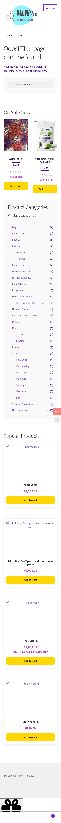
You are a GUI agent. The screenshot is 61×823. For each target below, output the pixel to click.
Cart (47, 814)
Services (16, 353)
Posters (16, 347)
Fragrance (17, 290)
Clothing (17, 246)
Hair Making (23, 366)
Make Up (21, 372)
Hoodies (20, 252)
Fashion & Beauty (21, 277)
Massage (21, 385)
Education (21, 359)
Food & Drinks (19, 284)
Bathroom (18, 233)
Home (9, 35)
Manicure (21, 378)
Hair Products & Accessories (31, 303)
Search (30, 817)
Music (15, 328)
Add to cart (45, 189)
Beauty (16, 239)
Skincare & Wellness (23, 404)
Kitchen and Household (25, 315)
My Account (10, 817)
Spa (18, 397)
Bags (15, 227)
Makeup (16, 321)
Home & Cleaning (21, 309)
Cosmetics (18, 265)
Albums (20, 334)
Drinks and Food (21, 271)
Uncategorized (20, 410)
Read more (16, 185)
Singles (20, 340)
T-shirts (20, 258)
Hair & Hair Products (23, 296)
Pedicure (21, 391)
